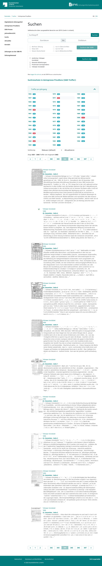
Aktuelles (8, 41)
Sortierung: (31, 150)
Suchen (95, 35)
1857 (30, 98)
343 (58, 159)
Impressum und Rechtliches (33, 559)
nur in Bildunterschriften (63, 51)
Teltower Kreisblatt (38, 67)
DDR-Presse (8, 29)
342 (51, 159)
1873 (54, 106)
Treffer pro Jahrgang (39, 89)
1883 (54, 145)
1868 (30, 141)
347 (85, 159)
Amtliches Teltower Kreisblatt (38, 59)
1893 (79, 129)
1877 (54, 121)
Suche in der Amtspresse (87, 59)
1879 (54, 129)
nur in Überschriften (62, 47)
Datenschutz (18, 559)
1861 (30, 113)
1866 (30, 133)
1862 (30, 117)
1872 (54, 102)
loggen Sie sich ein (36, 74)
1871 (54, 98)
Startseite (7, 16)
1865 (30, 129)
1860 (30, 110)
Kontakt (7, 44)
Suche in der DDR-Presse (87, 47)
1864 (30, 125)
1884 (79, 94)
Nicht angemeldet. (95, 559)
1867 (30, 137)
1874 (54, 110)
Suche (14, 16)
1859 (30, 106)
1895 (79, 137)
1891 (79, 121)
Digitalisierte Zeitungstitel (14, 22)
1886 (79, 102)
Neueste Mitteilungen (39, 62)
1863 (30, 121)
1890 (79, 117)
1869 (30, 145)
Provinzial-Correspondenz (40, 64)
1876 (54, 117)
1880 (54, 133)
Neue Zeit (35, 49)
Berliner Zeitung (37, 47)
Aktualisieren (69, 150)
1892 (79, 125)
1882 (54, 141)
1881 (54, 137)
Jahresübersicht (10, 33)
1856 (30, 94)
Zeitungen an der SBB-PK (13, 51)
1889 (79, 113)
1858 (30, 102)
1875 (54, 113)
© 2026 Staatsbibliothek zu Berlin (34, 563)
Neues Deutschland (38, 51)
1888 (79, 110)
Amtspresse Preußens (12, 26)
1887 (79, 106)
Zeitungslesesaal (10, 55)
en (97, 16)
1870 (54, 94)
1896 (79, 141)
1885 (79, 98)
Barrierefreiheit (49, 559)
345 (71, 159)
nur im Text (59, 49)
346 (78, 159)
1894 (79, 133)
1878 (54, 125)
